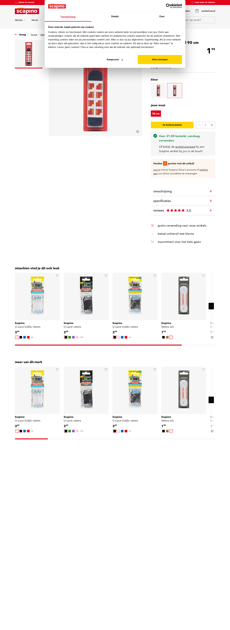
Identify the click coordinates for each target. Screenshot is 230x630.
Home (34, 34)
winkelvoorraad (185, 146)
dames (19, 19)
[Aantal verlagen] (199, 125)
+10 (81, 337)
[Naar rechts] (211, 306)
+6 (32, 337)
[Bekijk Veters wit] (184, 295)
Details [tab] (115, 16)
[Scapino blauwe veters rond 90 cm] (174, 90)
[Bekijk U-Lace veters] (86, 295)
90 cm (156, 113)
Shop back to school (205, 2)
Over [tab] (162, 16)
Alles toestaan (160, 59)
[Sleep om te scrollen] (98, 345)
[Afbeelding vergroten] (138, 131)
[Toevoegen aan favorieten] (57, 275)
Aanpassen (113, 59)
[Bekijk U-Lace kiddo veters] (37, 295)
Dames (44, 34)
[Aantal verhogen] (212, 125)
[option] (17, 337)
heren (35, 19)
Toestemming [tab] (68, 17)
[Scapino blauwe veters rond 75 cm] (158, 90)
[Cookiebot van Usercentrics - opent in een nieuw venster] (168, 6)
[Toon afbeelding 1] (28, 54)
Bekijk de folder (26, 2)
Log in (156, 169)
